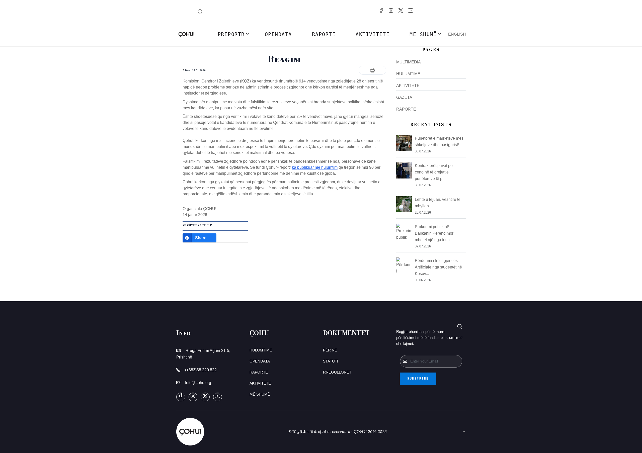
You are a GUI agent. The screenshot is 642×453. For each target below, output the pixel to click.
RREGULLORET (337, 372)
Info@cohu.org (198, 383)
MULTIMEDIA (408, 62)
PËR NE (330, 350)
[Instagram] (391, 10)
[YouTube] (411, 10)
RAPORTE (324, 34)
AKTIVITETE (372, 34)
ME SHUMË (423, 34)
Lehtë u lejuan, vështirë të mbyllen (437, 202)
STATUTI (330, 361)
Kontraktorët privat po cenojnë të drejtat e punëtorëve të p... (434, 172)
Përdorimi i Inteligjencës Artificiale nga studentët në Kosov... (438, 267)
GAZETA (404, 97)
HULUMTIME (408, 74)
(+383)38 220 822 (201, 370)
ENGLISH (457, 34)
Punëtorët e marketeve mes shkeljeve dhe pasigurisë (439, 141)
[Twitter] (401, 10)
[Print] (372, 70)
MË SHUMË (260, 394)
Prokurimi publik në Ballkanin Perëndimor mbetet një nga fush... (434, 233)
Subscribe (418, 378)
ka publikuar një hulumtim (315, 167)
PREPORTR (231, 34)
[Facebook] (381, 10)
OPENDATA (278, 34)
